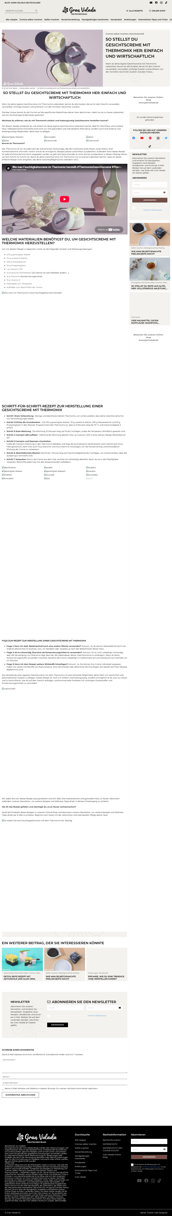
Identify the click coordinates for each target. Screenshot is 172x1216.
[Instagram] (161, 2)
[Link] (79, 11)
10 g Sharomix (13, 276)
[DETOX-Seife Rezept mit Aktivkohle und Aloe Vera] (22, 964)
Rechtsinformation (112, 1140)
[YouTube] (151, 2)
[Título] (159, 1181)
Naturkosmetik (136, 34)
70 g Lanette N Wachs (17, 258)
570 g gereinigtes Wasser (19, 254)
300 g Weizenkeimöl (16, 262)
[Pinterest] (150, 138)
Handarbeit (80, 1162)
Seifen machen (82, 1148)
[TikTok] (166, 2)
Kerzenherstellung (83, 1152)
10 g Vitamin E (13, 280)
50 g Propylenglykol (16, 265)
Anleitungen (80, 1166)
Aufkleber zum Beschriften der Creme (24, 287)
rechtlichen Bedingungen (97, 1016)
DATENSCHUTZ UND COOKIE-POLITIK (112, 1149)
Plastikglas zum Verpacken (19, 283)
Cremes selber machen (117, 34)
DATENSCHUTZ (110, 1144)
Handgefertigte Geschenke (82, 1157)
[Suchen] (36, 11)
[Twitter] (166, 138)
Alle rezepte (80, 1140)
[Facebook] (156, 2)
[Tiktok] (150, 146)
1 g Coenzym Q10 (15, 269)
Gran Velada (80, 1177)
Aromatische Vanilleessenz (19, 273)
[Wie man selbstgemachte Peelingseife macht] (64, 964)
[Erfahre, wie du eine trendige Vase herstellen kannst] (106, 964)
